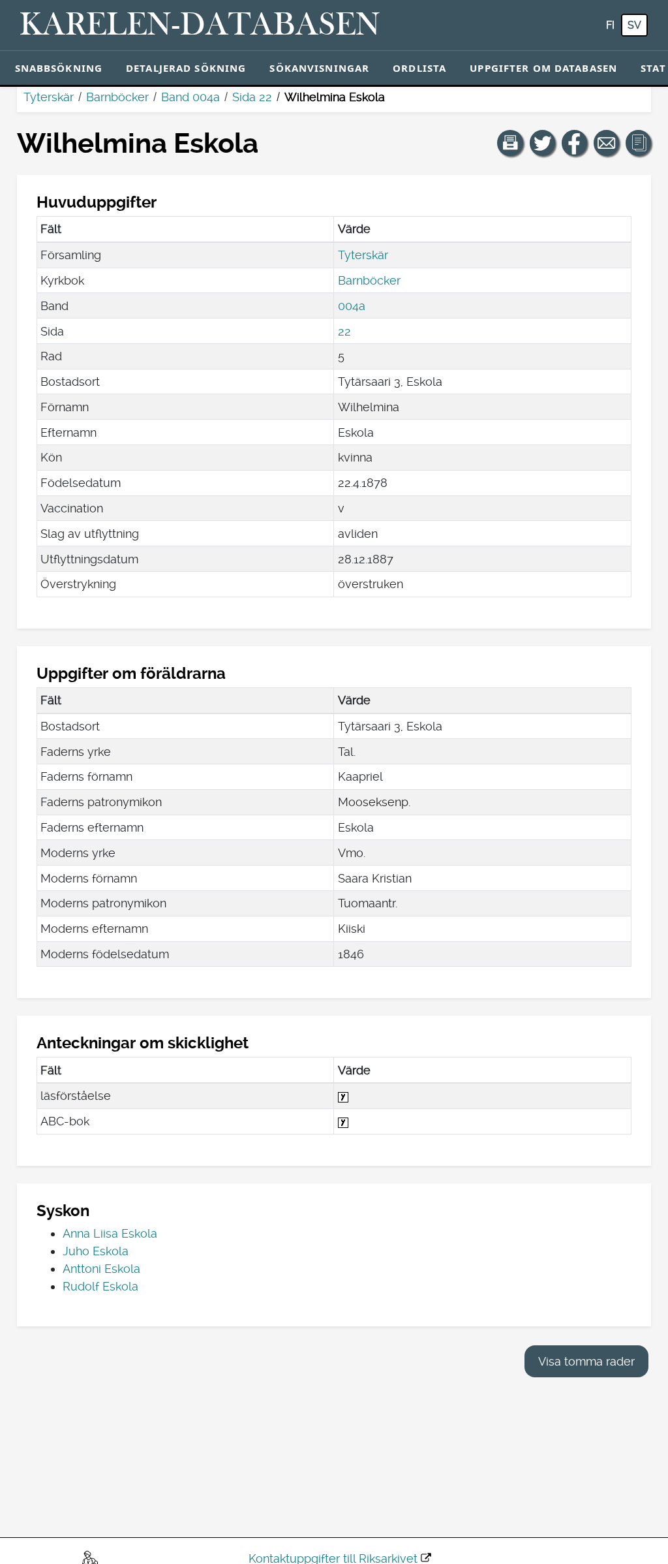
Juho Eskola (96, 1251)
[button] (510, 143)
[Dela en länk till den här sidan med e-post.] (607, 143)
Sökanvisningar (319, 67)
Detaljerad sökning (186, 67)
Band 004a (190, 97)
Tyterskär (48, 97)
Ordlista (419, 67)
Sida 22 (252, 97)
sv (634, 25)
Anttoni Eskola (101, 1268)
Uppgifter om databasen (543, 67)
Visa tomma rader (586, 1361)
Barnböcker (117, 97)
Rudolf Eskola (100, 1286)
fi (610, 25)
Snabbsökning (59, 67)
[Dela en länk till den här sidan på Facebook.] (575, 143)
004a (351, 306)
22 (344, 331)
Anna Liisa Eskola (110, 1233)
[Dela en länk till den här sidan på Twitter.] (543, 143)
